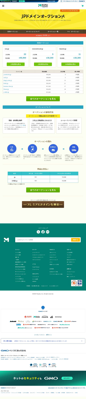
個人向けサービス (70, 392)
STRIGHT (34, 281)
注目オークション (12, 31)
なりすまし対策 (54, 359)
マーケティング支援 (40, 392)
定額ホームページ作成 (54, 264)
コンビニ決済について (53, 285)
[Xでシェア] (38, 232)
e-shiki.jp (6, 92)
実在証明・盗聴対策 (4, 359)
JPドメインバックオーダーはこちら (70, 10)
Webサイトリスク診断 (40, 357)
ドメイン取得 (18, 252)
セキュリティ (32, 392)
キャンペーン (69, 274)
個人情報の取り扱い (35, 285)
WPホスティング (53, 257)
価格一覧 (17, 257)
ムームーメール (35, 269)
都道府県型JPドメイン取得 (20, 262)
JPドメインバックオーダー (20, 274)
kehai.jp (6, 83)
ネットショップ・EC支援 (16, 392)
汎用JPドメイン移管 (19, 264)
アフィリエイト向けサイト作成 (56, 274)
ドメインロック (35, 276)
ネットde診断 (35, 279)
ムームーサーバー (36, 252)
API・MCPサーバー (71, 262)
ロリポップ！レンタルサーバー (38, 254)
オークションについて (33, 31)
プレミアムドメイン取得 (20, 269)
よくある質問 (69, 252)
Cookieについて (44, 285)
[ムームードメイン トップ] (43, 6)
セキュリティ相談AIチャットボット (52, 357)
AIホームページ (53, 252)
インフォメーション (71, 271)
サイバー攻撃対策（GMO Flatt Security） (42, 359)
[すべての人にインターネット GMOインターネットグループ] (74, 1)
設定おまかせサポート (71, 259)
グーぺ (51, 262)
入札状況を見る (15, 64)
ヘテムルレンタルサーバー (37, 257)
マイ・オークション (73, 31)
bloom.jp (6, 89)
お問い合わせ (69, 264)
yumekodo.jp (7, 74)
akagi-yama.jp (8, 80)
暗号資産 (63, 392)
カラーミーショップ (54, 259)
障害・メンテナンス (71, 276)
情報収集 (52, 392)
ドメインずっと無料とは (20, 281)
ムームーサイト (53, 254)
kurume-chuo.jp (8, 86)
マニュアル (69, 254)
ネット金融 (58, 392)
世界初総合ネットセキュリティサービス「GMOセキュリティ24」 (13, 357)
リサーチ (47, 392)
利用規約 (28, 285)
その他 (76, 392)
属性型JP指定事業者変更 (20, 266)
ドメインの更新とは (19, 278)
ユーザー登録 (22, 125)
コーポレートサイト (39, 334)
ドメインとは (18, 276)
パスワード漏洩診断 (30, 357)
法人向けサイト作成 (54, 271)
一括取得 (17, 259)
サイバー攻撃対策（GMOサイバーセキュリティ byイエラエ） (21, 359)
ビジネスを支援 (25, 392)
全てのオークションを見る (43, 99)
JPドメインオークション (20, 271)
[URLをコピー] (47, 232)
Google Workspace (35, 266)
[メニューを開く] (3, 6)
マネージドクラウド (36, 259)
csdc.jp (6, 77)
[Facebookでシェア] (43, 232)
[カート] (82, 5)
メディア (68, 257)
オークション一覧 (53, 31)
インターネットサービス (5, 392)
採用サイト (49, 334)
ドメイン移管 (18, 254)
